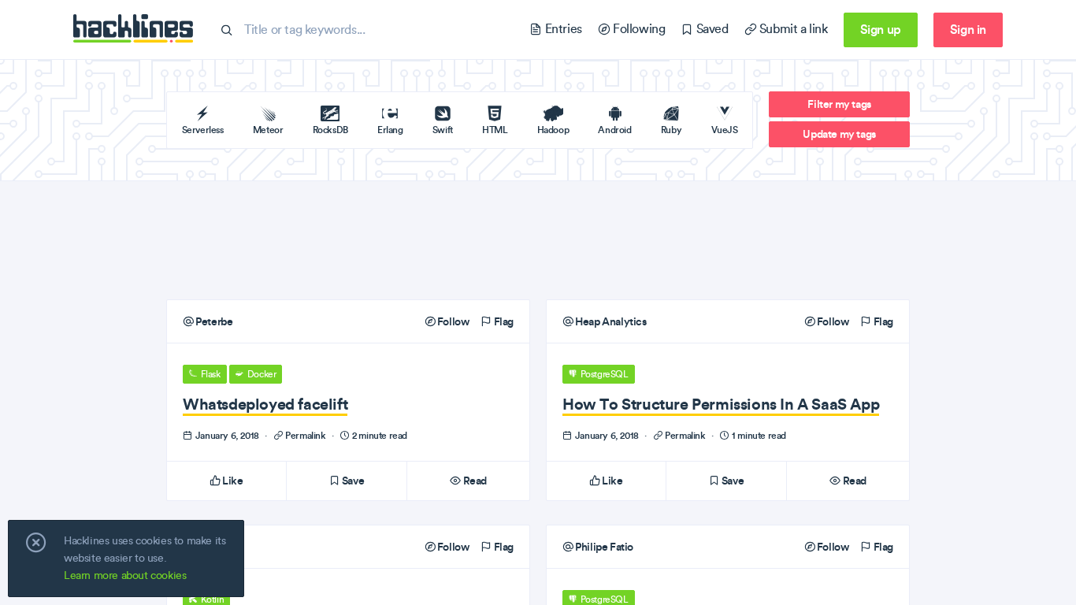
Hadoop (553, 129)
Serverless (203, 129)
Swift (442, 129)
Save (351, 480)
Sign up (880, 29)
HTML (494, 129)
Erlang (390, 129)
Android (614, 129)
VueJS (724, 129)
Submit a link (791, 28)
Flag (503, 321)
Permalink (306, 435)
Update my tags (839, 134)
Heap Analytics (610, 321)
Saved (710, 28)
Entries (561, 28)
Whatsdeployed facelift (265, 404)
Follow (452, 321)
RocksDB (330, 129)
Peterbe (213, 321)
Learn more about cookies (125, 575)
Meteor (268, 129)
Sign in (968, 29)
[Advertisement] (538, 240)
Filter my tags (838, 104)
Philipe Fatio (603, 547)
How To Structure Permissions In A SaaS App (720, 404)
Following (637, 28)
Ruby (671, 129)
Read (474, 480)
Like (232, 480)
